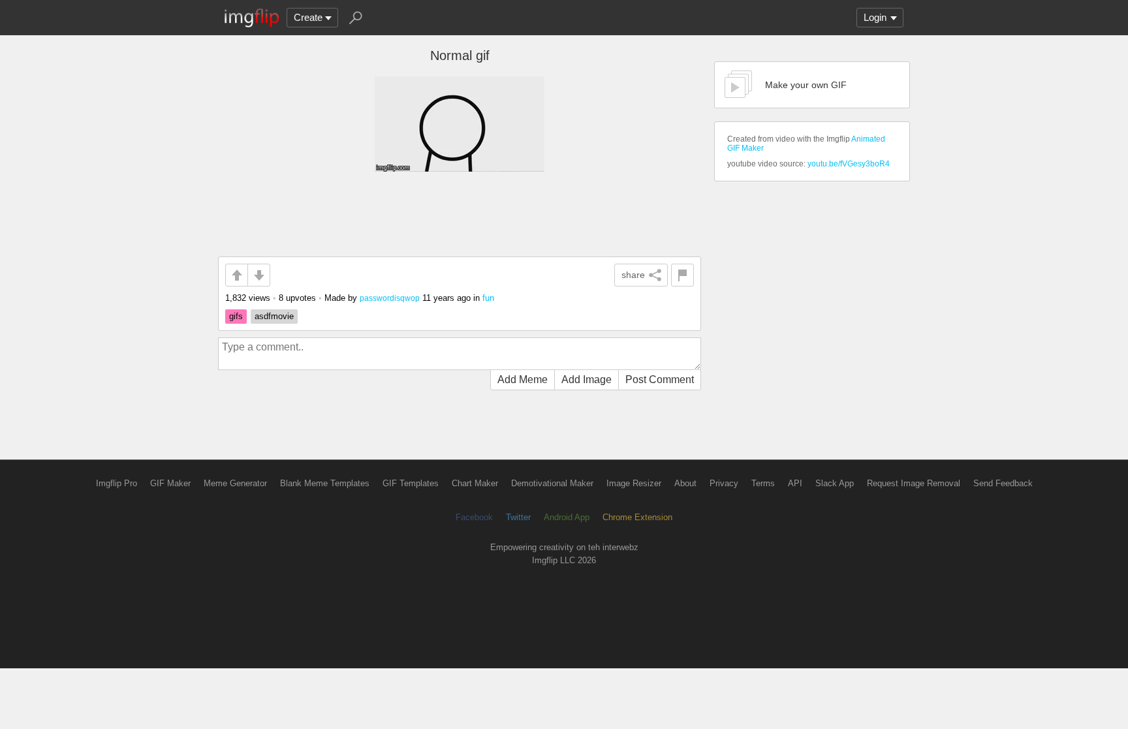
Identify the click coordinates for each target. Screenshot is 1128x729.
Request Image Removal (913, 483)
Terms (763, 483)
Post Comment (659, 379)
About (685, 483)
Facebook (474, 517)
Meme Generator (235, 483)
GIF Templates (411, 483)
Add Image (586, 379)
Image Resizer (633, 483)
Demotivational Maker (552, 483)
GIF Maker (170, 483)
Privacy (724, 483)
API (795, 483)
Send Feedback (1003, 483)
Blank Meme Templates (324, 483)
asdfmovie (274, 316)
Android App (566, 517)
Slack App (834, 483)
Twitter (518, 517)
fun (488, 298)
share (633, 275)
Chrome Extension (637, 517)
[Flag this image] (682, 275)
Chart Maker (475, 483)
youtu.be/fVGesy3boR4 (848, 163)
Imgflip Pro (116, 483)
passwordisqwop (390, 298)
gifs (236, 316)
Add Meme (522, 379)
